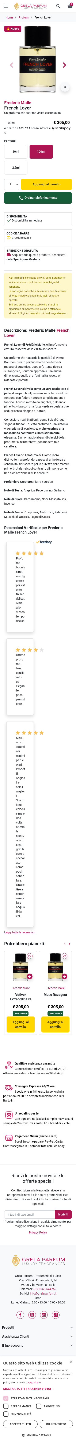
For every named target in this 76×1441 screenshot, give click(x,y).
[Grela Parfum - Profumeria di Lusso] (38, 1260)
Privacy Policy (38, 1232)
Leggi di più (34, 1382)
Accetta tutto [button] (20, 1424)
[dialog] (38, 1398)
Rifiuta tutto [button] (56, 1424)
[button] (58, 6)
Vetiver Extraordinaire (20, 997)
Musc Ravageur (55, 995)
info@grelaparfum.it (43, 1293)
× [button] (71, 1362)
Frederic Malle (17, 102)
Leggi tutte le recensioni (19, 932)
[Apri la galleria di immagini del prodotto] (65, 87)
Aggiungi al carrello (46, 184)
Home (9, 17)
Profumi (24, 17)
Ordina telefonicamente (40, 198)
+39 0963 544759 (44, 1289)
